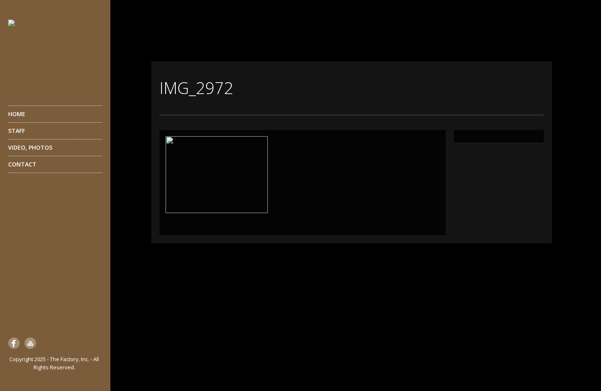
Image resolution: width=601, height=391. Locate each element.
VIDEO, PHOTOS (30, 147)
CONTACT (22, 164)
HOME (16, 114)
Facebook (14, 343)
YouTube (30, 343)
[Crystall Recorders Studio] (55, 52)
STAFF (16, 131)
